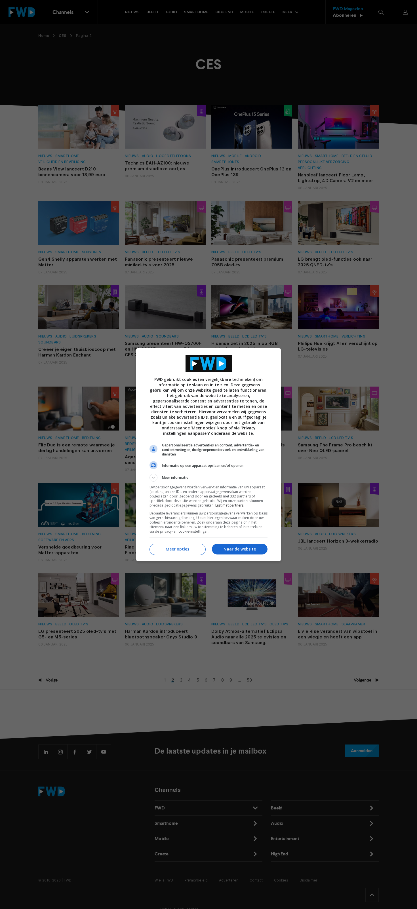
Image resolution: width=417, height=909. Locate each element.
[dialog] (208, 454)
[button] (208, 478)
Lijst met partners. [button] (229, 505)
